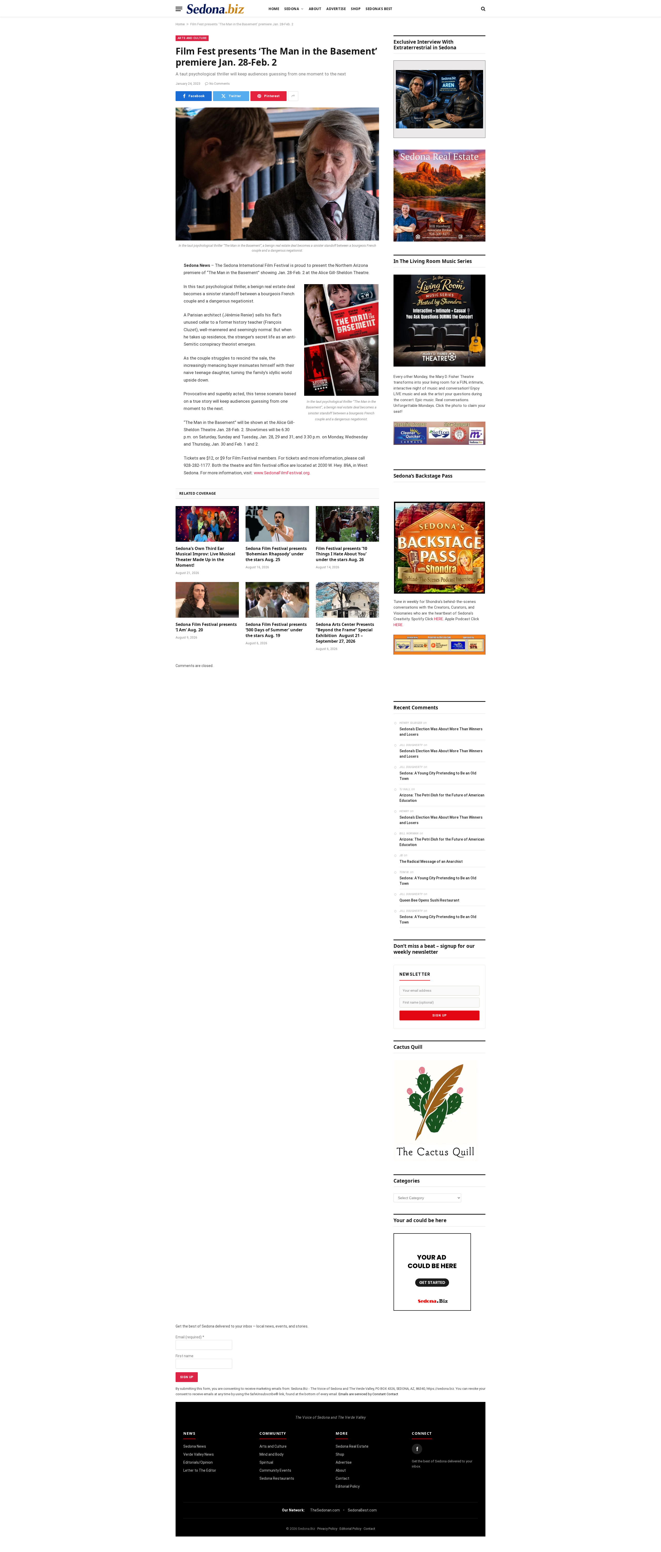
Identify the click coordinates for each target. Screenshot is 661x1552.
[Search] (482, 9)
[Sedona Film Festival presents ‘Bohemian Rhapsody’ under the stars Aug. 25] (277, 524)
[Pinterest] (157, 318)
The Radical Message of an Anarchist (431, 861)
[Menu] (179, 9)
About (315, 8)
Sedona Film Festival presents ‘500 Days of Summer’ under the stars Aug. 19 (276, 630)
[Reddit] (157, 345)
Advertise (336, 8)
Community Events (275, 1470)
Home (274, 8)
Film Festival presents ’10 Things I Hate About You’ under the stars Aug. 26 (341, 554)
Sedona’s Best (379, 8)
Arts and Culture (192, 38)
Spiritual (266, 1462)
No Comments (219, 84)
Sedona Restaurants (276, 1478)
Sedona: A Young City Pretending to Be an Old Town (437, 776)
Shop (355, 8)
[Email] (157, 332)
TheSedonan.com (325, 1510)
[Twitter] (157, 292)
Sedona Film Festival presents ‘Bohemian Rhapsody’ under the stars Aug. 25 (276, 554)
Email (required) (190, 1337)
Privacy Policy (327, 1529)
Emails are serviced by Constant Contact (368, 1394)
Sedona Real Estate (352, 1446)
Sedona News (194, 1446)
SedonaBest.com (362, 1510)
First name (184, 1356)
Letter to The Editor (199, 1470)
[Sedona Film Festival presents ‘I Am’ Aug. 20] (207, 600)
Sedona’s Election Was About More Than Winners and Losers (441, 731)
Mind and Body (271, 1454)
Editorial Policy (348, 1486)
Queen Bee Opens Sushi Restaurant (429, 900)
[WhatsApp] (157, 358)
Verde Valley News (198, 1454)
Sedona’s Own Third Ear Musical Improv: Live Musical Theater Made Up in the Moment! (205, 557)
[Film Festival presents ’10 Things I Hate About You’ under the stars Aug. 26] (347, 524)
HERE (438, 619)
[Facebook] (157, 279)
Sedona (291, 8)
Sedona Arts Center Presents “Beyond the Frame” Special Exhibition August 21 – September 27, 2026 (345, 633)
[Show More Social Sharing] (293, 96)
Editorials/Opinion (198, 1462)
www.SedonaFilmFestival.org (282, 472)
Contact (342, 1478)
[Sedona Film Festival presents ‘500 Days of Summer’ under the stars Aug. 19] (277, 600)
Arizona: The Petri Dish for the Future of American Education (441, 798)
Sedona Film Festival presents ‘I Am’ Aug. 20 (206, 627)
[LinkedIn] (157, 305)
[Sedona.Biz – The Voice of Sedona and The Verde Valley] (215, 8)
